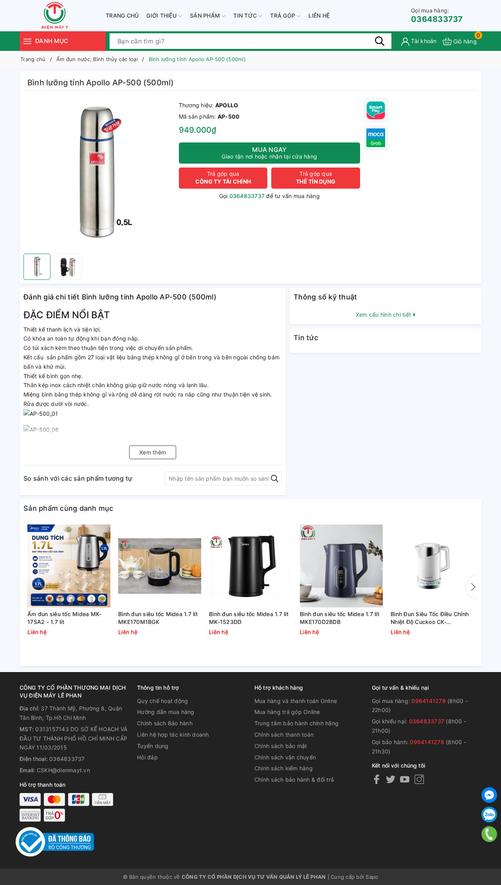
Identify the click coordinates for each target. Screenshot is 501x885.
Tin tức (245, 15)
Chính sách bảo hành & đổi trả (294, 779)
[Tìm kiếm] (380, 41)
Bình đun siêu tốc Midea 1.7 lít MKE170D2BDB (339, 618)
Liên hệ (319, 15)
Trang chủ (122, 15)
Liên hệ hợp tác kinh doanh (173, 734)
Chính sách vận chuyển (285, 757)
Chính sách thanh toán (284, 734)
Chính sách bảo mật (280, 746)
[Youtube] (404, 779)
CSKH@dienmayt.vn (63, 770)
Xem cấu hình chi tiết (384, 314)
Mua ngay (269, 153)
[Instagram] (419, 779)
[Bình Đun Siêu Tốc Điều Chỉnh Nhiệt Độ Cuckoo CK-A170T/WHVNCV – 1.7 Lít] (432, 566)
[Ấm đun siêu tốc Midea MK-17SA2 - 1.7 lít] (68, 566)
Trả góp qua (223, 177)
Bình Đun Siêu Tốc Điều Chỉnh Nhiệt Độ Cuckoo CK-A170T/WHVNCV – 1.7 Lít (430, 618)
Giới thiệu (162, 15)
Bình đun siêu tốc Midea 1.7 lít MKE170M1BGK (158, 618)
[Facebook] (376, 779)
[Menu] (27, 41)
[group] (99, 174)
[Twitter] (390, 779)
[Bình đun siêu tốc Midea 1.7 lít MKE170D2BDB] (341, 566)
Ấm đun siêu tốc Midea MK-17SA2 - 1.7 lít (64, 618)
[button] (472, 587)
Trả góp (283, 15)
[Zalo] (489, 814)
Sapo (372, 877)
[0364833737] (489, 834)
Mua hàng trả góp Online (287, 711)
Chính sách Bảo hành (165, 723)
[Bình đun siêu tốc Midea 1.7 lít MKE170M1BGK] (159, 566)
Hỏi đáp (147, 757)
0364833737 (437, 15)
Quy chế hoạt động (162, 701)
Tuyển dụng (153, 746)
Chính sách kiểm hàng (283, 768)
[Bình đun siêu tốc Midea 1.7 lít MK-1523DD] (250, 566)
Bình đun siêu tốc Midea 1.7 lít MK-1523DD (248, 618)
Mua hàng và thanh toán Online (295, 701)
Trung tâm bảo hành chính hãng (296, 723)
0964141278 (428, 701)
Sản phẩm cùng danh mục (68, 508)
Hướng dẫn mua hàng (166, 711)
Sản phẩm (206, 15)
